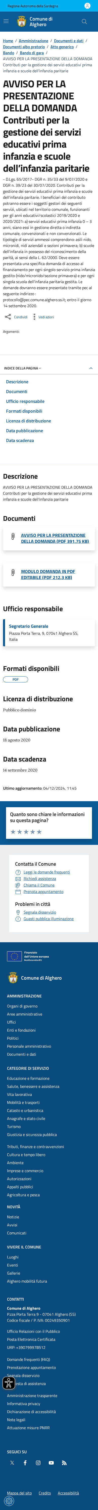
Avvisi (12, 1225)
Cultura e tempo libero (26, 1155)
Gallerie (13, 1273)
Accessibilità (68, 1493)
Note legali (16, 1420)
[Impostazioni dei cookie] (9, 1501)
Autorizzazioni (19, 1179)
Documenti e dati (68, 41)
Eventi (12, 1265)
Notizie (13, 1217)
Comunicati (16, 1233)
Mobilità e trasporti (23, 1102)
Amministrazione (33, 41)
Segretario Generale (28, 626)
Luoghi (13, 1257)
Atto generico (62, 47)
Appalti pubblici (20, 1187)
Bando (8, 53)
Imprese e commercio (25, 1171)
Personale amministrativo (29, 1046)
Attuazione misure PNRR (28, 1428)
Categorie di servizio (28, 1068)
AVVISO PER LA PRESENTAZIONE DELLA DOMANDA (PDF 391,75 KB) (55, 538)
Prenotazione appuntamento (31, 1367)
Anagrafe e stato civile (26, 1118)
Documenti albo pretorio (24, 47)
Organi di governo (22, 1006)
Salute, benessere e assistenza (33, 1086)
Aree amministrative (24, 1014)
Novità (13, 1207)
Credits (45, 1493)
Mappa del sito (19, 1493)
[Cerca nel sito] (84, 22)
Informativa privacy (23, 1404)
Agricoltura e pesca (23, 1195)
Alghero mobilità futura (27, 1281)
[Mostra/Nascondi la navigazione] (6, 21)
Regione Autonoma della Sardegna (33, 6)
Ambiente (15, 1163)
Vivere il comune (24, 1247)
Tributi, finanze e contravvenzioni (35, 1147)
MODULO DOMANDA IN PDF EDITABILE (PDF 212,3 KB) (48, 575)
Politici (13, 1038)
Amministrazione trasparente (32, 1396)
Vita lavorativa (19, 1094)
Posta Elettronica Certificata (31, 1339)
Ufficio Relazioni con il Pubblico (33, 1331)
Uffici (11, 1022)
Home (8, 41)
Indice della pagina (21, 368)
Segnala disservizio (23, 1375)
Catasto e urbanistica (25, 1110)
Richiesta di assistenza (26, 1383)
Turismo (14, 1126)
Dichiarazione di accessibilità (31, 1412)
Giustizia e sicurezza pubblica (32, 1134)
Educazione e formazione (28, 1078)
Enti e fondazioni (21, 1030)
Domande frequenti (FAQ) (28, 1359)
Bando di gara (32, 53)
